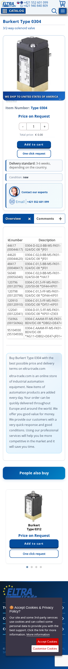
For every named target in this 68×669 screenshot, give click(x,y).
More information (38, 634)
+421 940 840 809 (35, 6)
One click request (34, 153)
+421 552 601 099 (38, 202)
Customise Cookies (45, 648)
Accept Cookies (47, 641)
